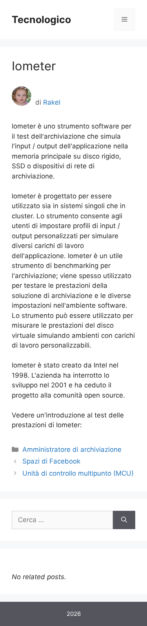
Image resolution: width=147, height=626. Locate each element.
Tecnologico (41, 19)
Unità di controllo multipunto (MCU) (78, 473)
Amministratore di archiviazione (72, 449)
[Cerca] (124, 520)
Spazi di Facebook (51, 461)
